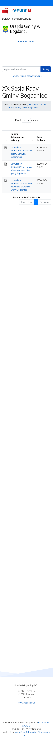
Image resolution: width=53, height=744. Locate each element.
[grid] (26, 161)
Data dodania (41, 138)
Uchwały (33, 104)
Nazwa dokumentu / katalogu (17, 137)
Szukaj (45, 69)
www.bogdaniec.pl (26, 702)
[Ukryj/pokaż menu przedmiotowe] (4, 3)
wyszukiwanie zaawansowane (27, 76)
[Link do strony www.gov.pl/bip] (6, 10)
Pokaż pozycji (26, 120)
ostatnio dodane (27, 41)
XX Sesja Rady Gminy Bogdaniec (23, 107)
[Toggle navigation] (49, 3)
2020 (43, 104)
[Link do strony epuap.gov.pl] (21, 10)
